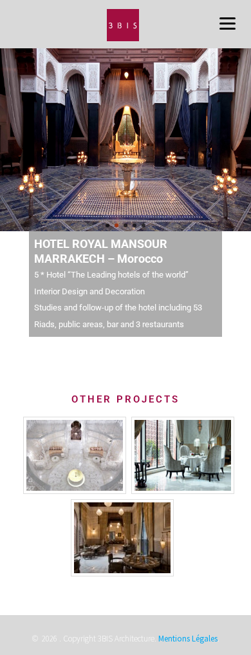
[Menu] (227, 22)
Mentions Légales (188, 638)
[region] (125, 139)
